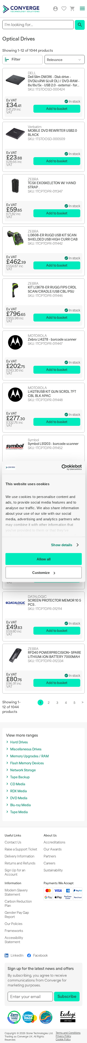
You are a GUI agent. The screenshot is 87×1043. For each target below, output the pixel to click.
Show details (61, 545)
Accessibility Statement (14, 939)
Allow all (44, 559)
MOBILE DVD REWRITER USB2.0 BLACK (52, 132)
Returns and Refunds (20, 862)
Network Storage (23, 770)
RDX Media (18, 791)
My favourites (63, 8)
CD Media (17, 784)
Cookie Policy (63, 1039)
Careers (49, 862)
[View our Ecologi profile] (67, 1016)
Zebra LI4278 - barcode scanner (52, 339)
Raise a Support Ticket (21, 849)
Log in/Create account (55, 8)
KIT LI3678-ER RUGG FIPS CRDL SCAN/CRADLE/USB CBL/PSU (52, 289)
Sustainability (53, 869)
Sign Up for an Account (15, 872)
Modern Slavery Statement (16, 892)
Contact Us (13, 842)
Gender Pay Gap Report (17, 914)
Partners (50, 855)
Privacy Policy (63, 1036)
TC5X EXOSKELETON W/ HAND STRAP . (52, 185)
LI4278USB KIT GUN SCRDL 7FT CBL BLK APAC (52, 393)
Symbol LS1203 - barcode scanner (53, 443)
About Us (50, 835)
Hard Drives (19, 742)
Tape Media (19, 812)
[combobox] (38, 24)
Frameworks (14, 930)
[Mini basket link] (72, 8)
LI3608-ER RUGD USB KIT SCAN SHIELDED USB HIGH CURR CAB (52, 237)
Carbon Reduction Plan (18, 903)
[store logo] (21, 9)
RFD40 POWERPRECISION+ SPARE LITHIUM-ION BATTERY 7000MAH (54, 654)
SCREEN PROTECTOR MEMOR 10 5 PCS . (54, 602)
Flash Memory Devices (27, 763)
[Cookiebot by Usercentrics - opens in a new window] (62, 467)
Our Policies (13, 923)
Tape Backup (20, 777)
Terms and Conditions (68, 1032)
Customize (41, 573)
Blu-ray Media (20, 805)
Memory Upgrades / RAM (29, 756)
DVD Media (18, 798)
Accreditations (54, 842)
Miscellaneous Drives (26, 749)
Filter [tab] (16, 59)
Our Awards (52, 849)
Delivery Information (19, 855)
